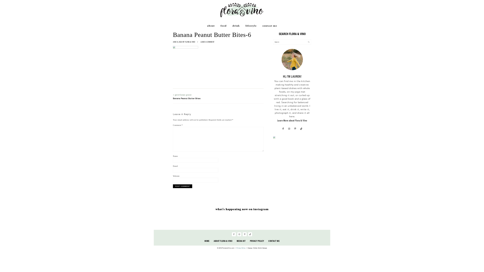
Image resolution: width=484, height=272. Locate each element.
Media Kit (241, 240)
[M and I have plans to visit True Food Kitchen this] (253, 222)
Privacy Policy (257, 240)
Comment (178, 125)
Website (176, 176)
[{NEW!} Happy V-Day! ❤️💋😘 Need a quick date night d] (297, 222)
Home (206, 240)
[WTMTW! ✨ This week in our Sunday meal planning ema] (187, 222)
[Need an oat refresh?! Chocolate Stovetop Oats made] (209, 222)
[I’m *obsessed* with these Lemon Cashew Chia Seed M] (165, 222)
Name (175, 156)
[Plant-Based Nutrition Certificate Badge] (274, 138)
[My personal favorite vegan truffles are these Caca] (319, 222)
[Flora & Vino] (242, 16)
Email (175, 166)
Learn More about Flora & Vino (292, 120)
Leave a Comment (207, 41)
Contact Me (274, 240)
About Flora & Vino (223, 240)
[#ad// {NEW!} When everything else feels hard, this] (231, 222)
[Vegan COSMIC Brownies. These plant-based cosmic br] (275, 222)
